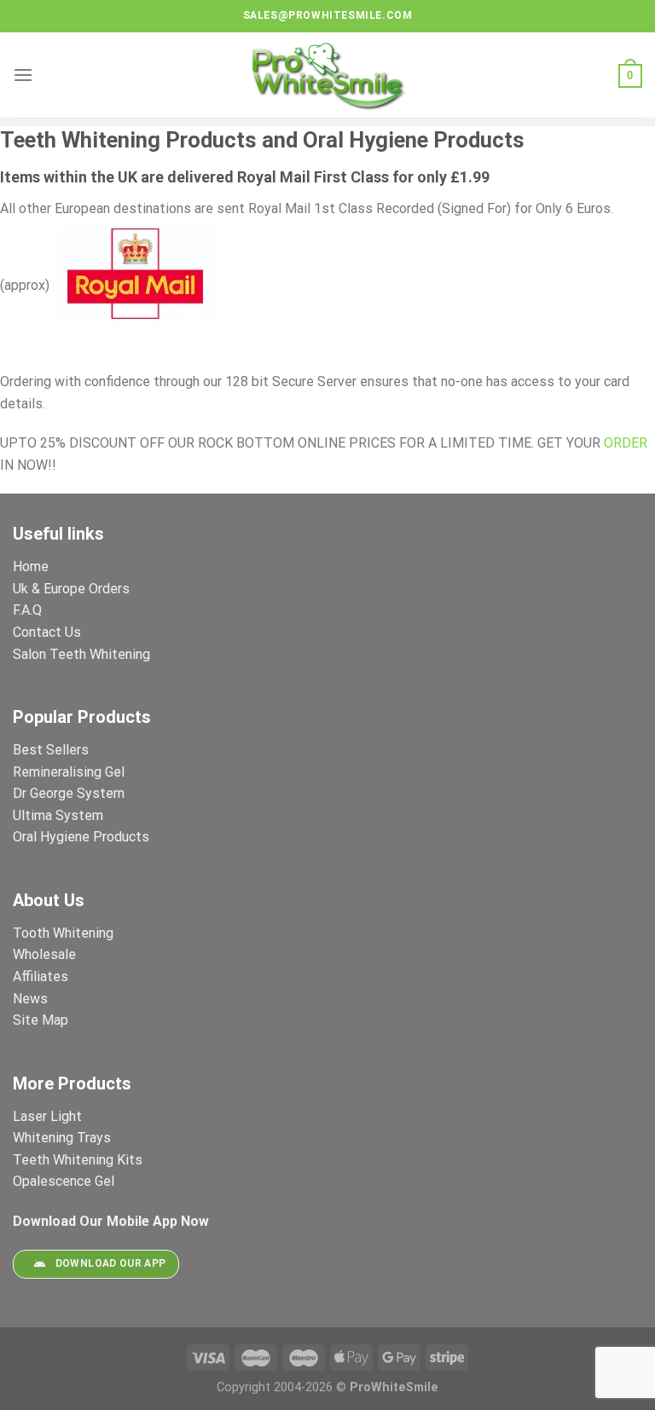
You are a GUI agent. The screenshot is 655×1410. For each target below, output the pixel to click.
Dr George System (70, 793)
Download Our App (110, 1263)
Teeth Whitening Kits (77, 1160)
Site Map (40, 1020)
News (30, 999)
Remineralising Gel (69, 772)
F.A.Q (27, 610)
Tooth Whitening (63, 933)
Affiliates (40, 976)
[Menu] (23, 74)
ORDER (625, 443)
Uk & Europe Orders (71, 589)
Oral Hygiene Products (81, 837)
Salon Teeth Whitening (81, 654)
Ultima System (58, 815)
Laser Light (47, 1116)
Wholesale (44, 954)
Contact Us (47, 632)
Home (31, 566)
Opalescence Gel (65, 1181)
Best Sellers (52, 750)
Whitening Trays (63, 1138)
